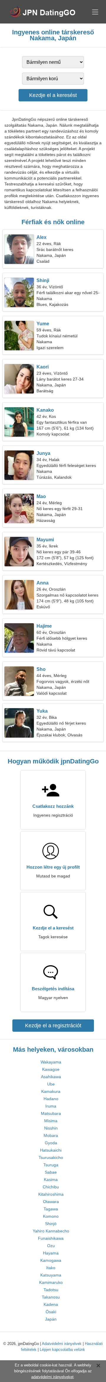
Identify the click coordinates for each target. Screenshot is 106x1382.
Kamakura (50, 1091)
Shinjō (51, 1223)
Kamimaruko (51, 1282)
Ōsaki (51, 1311)
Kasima (51, 1179)
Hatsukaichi (51, 1150)
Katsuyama (50, 1275)
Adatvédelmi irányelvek (62, 1343)
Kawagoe (50, 1069)
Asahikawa (51, 1076)
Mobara (51, 1135)
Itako (50, 1267)
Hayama (51, 1253)
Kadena (51, 1304)
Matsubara (51, 1113)
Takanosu (51, 1297)
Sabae (51, 1172)
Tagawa (51, 1209)
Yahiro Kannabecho (51, 1231)
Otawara (51, 1201)
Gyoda (51, 1142)
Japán (51, 1319)
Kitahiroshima (51, 1194)
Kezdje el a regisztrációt (53, 1025)
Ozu (51, 1245)
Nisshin (51, 1128)
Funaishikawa (51, 1238)
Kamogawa (50, 1260)
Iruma (50, 1106)
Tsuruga (50, 1164)
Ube (51, 1084)
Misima (50, 1120)
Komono (51, 1216)
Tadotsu (51, 1289)
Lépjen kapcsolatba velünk (62, 1349)
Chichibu (51, 1187)
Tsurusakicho (51, 1157)
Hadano (51, 1098)
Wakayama (51, 1062)
